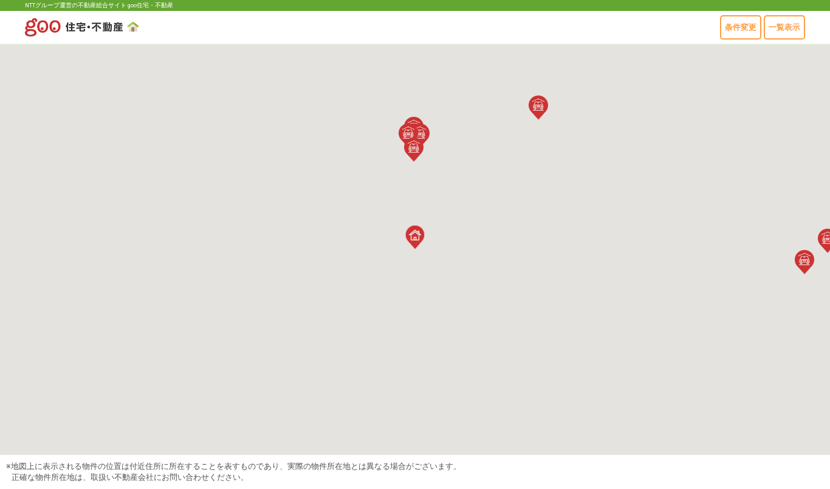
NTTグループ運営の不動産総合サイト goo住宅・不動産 (99, 5)
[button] (414, 149)
